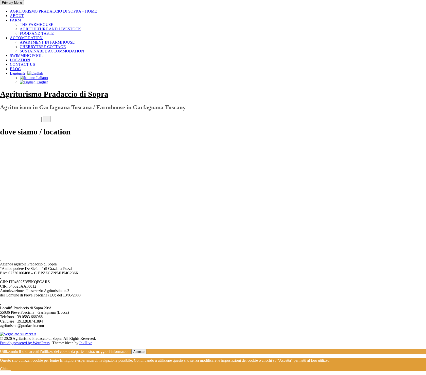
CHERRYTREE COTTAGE (43, 47)
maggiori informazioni (113, 351)
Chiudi (5, 369)
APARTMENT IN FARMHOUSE (47, 42)
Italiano (41, 78)
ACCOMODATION (26, 38)
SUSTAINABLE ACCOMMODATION (52, 51)
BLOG (15, 69)
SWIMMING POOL (26, 55)
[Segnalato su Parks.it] (18, 334)
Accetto (138, 352)
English (42, 82)
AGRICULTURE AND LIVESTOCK (50, 29)
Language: (18, 73)
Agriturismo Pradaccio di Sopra (54, 94)
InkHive (85, 343)
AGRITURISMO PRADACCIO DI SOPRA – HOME (53, 11)
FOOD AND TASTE (37, 33)
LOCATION (20, 60)
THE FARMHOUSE (36, 24)
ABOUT (17, 16)
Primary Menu (12, 2)
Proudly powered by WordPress (25, 343)
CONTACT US (22, 64)
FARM (15, 20)
